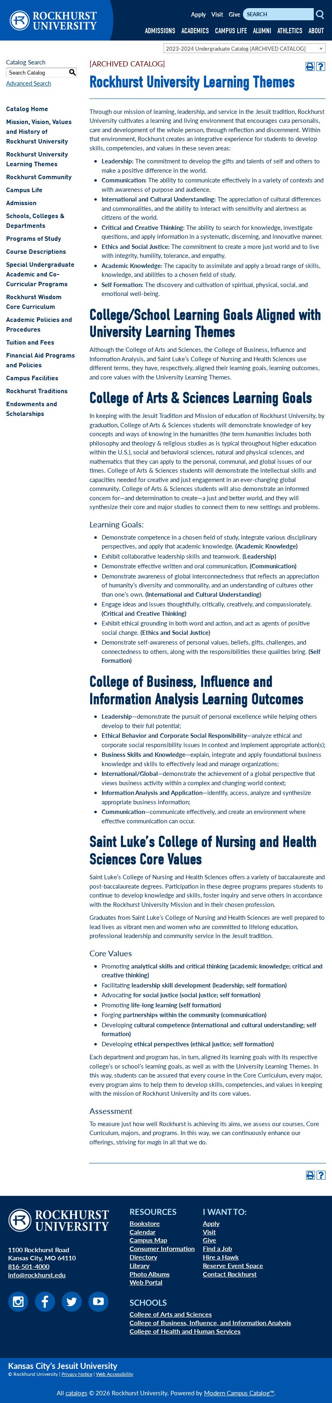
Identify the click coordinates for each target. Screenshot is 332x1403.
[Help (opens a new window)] (320, 66)
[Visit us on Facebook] (45, 1309)
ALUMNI (262, 31)
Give (234, 14)
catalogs (76, 1392)
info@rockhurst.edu (37, 1274)
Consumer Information (162, 1248)
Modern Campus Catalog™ (239, 1392)
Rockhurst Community (39, 177)
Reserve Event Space (233, 1265)
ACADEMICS (195, 31)
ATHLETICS (289, 31)
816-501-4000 (28, 1266)
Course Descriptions (36, 252)
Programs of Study (33, 239)
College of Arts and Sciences (171, 1314)
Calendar (142, 1231)
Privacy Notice (77, 1374)
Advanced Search (28, 83)
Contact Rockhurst (230, 1274)
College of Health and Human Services (185, 1331)
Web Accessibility (114, 1374)
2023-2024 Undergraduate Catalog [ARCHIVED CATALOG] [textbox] (236, 48)
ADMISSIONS (160, 31)
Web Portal (146, 1282)
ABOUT (316, 31)
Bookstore (145, 1223)
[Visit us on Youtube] (98, 1309)
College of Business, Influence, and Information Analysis (210, 1322)
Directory (143, 1257)
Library (139, 1265)
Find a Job (217, 1248)
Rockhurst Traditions (37, 391)
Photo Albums (150, 1274)
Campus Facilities (32, 378)
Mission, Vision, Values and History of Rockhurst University (39, 132)
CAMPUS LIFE (231, 31)
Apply (198, 14)
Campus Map (148, 1239)
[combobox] (245, 48)
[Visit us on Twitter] (72, 1309)
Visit (217, 14)
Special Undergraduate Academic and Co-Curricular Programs (40, 275)
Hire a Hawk (221, 1257)
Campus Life (24, 190)
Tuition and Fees (30, 343)
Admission (21, 203)
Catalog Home (27, 109)
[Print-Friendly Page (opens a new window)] (310, 66)
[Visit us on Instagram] (18, 1309)
